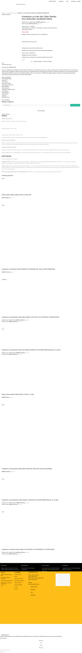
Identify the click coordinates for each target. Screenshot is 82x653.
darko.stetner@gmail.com (33, 584)
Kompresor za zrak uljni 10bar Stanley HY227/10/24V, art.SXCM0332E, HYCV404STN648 (28, 549)
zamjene (48, 569)
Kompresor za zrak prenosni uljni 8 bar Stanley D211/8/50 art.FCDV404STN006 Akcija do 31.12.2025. (31, 350)
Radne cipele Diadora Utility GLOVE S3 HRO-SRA (16, 195)
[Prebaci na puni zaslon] (6, 650)
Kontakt (16, 588)
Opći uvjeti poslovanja (19, 578)
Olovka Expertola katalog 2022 (7, 580)
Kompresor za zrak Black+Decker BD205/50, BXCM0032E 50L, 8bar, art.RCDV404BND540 (28, 269)
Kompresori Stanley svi (11, 13)
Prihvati (9, 638)
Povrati (16, 576)
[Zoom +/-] (9, 650)
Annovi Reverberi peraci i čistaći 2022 (5, 578)
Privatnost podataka (18, 584)
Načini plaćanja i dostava (19, 580)
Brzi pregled (3, 203)
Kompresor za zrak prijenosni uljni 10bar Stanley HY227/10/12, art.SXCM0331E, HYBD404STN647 (30, 317)
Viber (67, 1)
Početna (4, 13)
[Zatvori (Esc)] (1, 650)
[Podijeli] (4, 650)
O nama (16, 586)
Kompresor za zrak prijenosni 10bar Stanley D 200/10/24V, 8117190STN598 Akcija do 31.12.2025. (30, 500)
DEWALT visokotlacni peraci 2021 (6, 575)
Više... (2, 585)
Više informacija (3, 638)
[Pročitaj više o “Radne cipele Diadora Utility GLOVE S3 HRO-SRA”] (3, 200)
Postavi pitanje (75, 105)
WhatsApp (61, 1)
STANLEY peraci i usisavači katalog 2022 (6, 583)
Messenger (73, 1)
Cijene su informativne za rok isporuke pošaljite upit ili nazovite (39, 57)
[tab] (31, 61)
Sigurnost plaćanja (18, 582)
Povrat (43, 568)
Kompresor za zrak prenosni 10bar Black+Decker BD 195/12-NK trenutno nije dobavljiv (27, 468)
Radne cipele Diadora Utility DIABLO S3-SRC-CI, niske (18, 394)
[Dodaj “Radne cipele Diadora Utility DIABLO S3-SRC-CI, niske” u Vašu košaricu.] (3, 399)
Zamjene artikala (18, 574)
